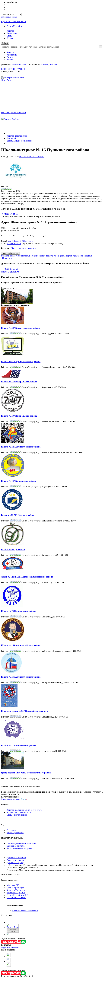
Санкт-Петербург (15, 26)
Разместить (12, 33)
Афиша (10, 38)
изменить (9, 17)
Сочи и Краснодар (15, 888)
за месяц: (49, 64)
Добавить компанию (16, 857)
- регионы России (13, 112)
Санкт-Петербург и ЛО (17, 895)
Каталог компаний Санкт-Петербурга (24, 810)
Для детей (11, 138)
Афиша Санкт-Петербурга (19, 812)
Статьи (10, 36)
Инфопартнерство (15, 832)
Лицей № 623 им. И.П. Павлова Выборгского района (27, 577)
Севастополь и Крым (16, 897)
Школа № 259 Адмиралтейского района (20, 645)
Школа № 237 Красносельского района (20, 328)
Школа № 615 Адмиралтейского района (20, 361)
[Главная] (7, 133)
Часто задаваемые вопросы (19, 848)
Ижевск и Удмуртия (16, 892)
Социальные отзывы (14, 799)
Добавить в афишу (15, 862)
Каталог (10, 31)
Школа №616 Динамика (13, 549)
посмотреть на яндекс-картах (31, 256)
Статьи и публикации (17, 815)
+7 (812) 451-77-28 (9, 269)
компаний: (19, 64)
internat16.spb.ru (14, 243)
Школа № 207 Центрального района (19, 416)
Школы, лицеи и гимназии (19, 141)
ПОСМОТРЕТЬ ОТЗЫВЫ (31, 156)
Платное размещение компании (21, 843)
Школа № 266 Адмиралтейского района (20, 677)
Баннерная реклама (15, 846)
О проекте (11, 830)
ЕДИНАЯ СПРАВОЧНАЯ (13, 21)
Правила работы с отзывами (25, 910)
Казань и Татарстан (16, 890)
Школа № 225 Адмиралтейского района (20, 447)
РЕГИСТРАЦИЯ (17, 69)
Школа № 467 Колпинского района (18, 481)
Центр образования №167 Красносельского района (26, 773)
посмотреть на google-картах (59, 256)
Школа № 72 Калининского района (18, 745)
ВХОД (4, 69)
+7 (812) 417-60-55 (9, 214)
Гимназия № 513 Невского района (17, 515)
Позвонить (6, 258)
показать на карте (9, 256)
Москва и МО (13, 885)
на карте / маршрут (10, 253)
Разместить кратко (15, 860)
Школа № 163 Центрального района (19, 382)
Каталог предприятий (17, 136)
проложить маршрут (82, 256)
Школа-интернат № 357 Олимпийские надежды (24, 711)
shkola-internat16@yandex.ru (20, 241)
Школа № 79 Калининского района (18, 611)
